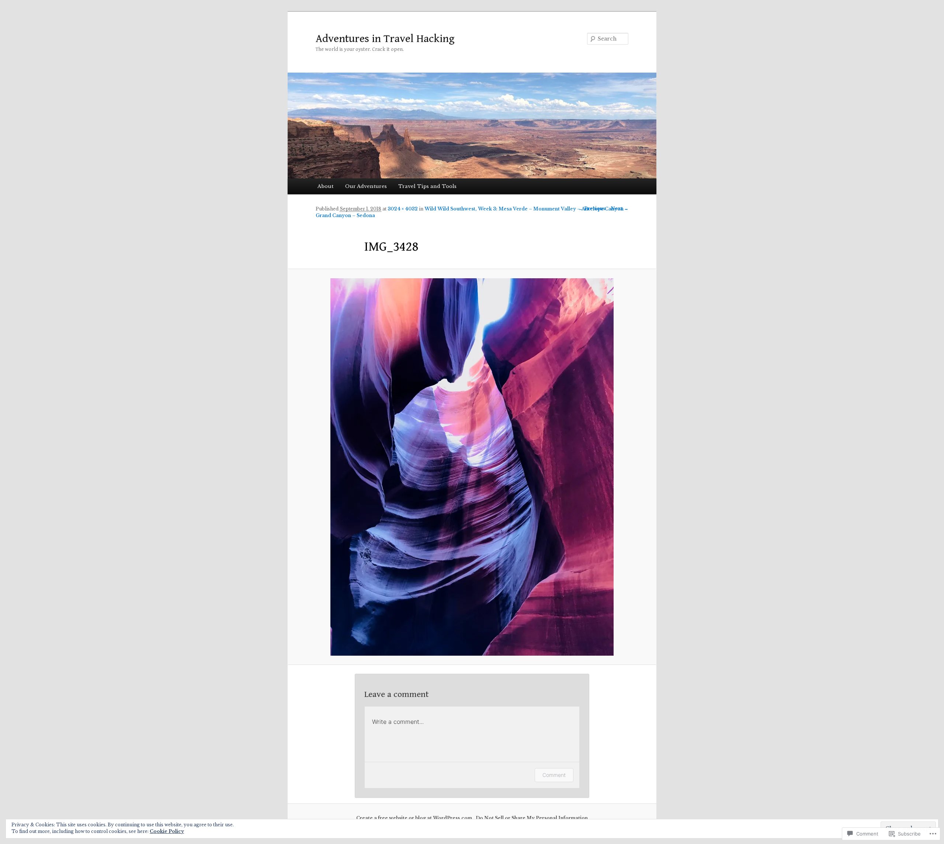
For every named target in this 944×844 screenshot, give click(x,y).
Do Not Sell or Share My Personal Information (532, 818)
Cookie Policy (167, 831)
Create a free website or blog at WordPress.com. (414, 818)
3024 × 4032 (403, 209)
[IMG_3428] (472, 467)
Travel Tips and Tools (427, 186)
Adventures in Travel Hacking (385, 38)
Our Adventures (366, 186)
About (325, 186)
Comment (554, 775)
